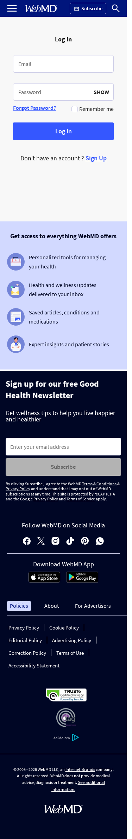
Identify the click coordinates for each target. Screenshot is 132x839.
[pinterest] (85, 541)
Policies (19, 605)
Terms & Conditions (99, 483)
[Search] (116, 8)
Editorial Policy (25, 640)
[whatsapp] (100, 541)
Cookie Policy (64, 627)
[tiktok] (70, 541)
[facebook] (27, 541)
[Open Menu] (12, 8)
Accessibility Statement (33, 665)
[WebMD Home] (41, 8)
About (51, 605)
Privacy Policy (18, 488)
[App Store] (44, 580)
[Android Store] (82, 580)
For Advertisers (93, 605)
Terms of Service (81, 498)
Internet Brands (80, 769)
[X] (41, 541)
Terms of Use (70, 653)
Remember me (96, 108)
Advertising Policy (71, 640)
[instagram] (55, 541)
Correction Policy (27, 653)
